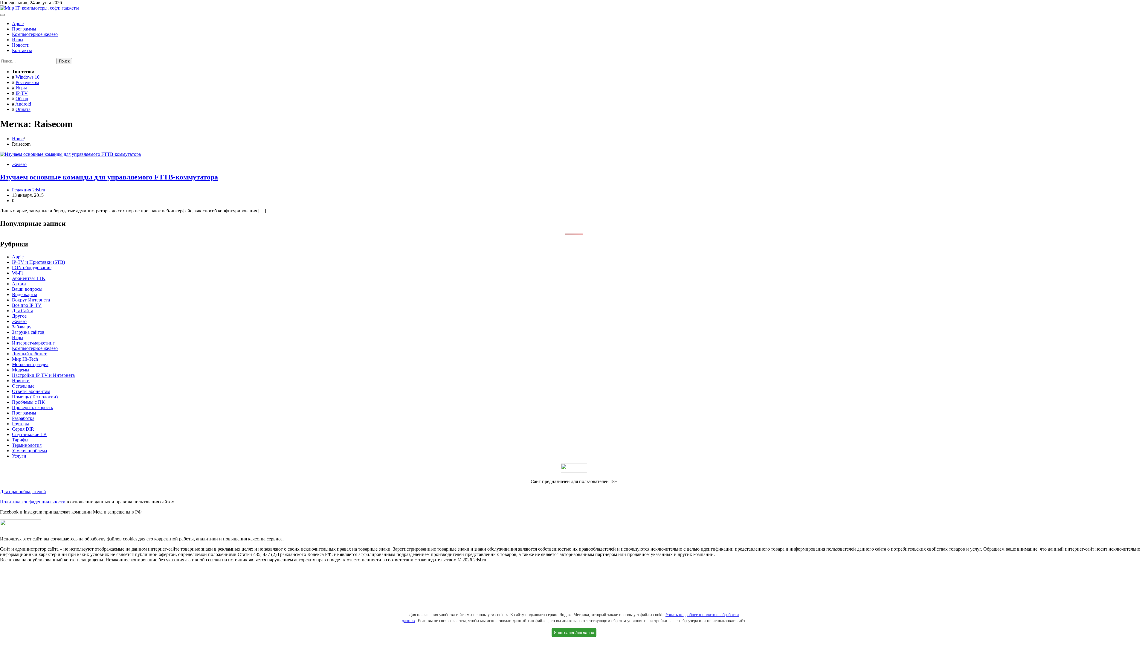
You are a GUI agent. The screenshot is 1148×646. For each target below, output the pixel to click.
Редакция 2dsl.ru (28, 189)
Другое (19, 316)
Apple (18, 23)
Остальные (23, 385)
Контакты (22, 50)
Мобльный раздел (30, 364)
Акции (19, 283)
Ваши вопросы (27, 289)
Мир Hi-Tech (25, 359)
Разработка (23, 418)
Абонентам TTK (28, 278)
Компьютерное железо (35, 34)
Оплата (23, 109)
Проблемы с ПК (28, 402)
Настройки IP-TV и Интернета (43, 375)
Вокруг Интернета (31, 299)
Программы (24, 28)
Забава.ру (21, 326)
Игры (17, 39)
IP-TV (22, 93)
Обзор (22, 98)
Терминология (27, 445)
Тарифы (20, 439)
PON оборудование (31, 267)
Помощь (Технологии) (35, 396)
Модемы (20, 369)
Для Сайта (22, 310)
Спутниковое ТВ (29, 434)
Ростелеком (27, 82)
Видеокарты (24, 294)
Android (23, 103)
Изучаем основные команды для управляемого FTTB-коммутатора (109, 177)
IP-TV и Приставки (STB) (38, 262)
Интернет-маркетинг (33, 342)
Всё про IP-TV (27, 305)
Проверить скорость (32, 407)
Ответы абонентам (31, 391)
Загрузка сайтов (28, 332)
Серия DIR (23, 429)
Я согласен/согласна (574, 632)
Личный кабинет (29, 353)
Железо (19, 164)
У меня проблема (29, 450)
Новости (21, 45)
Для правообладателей (23, 491)
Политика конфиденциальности (32, 501)
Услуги (19, 455)
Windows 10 (27, 77)
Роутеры (20, 423)
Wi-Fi (17, 272)
